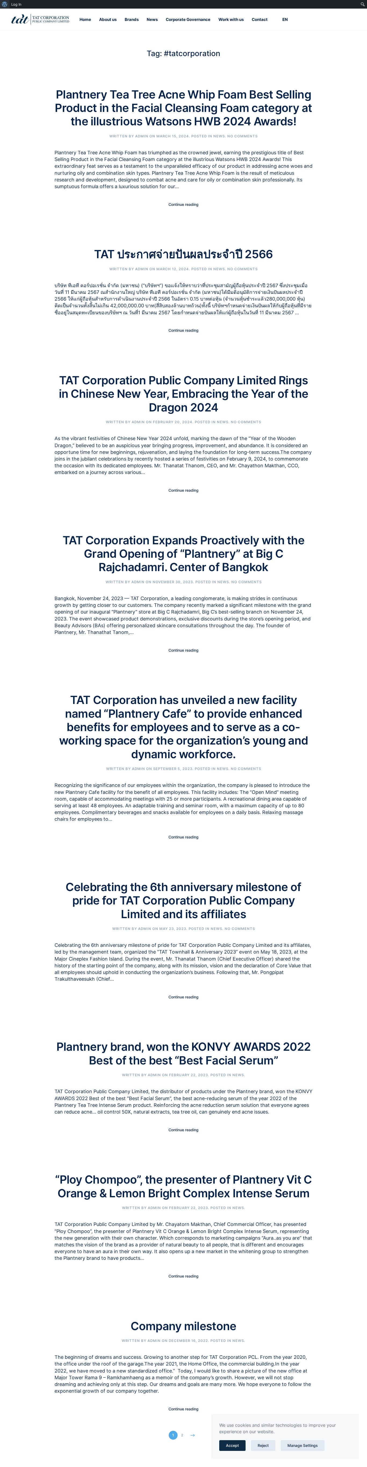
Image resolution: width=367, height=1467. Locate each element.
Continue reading (183, 204)
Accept (232, 1445)
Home (85, 19)
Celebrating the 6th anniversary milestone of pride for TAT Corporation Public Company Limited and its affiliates (183, 900)
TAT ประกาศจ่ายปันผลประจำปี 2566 (183, 254)
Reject (263, 1445)
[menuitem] (4, 4)
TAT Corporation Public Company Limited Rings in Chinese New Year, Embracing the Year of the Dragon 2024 (183, 393)
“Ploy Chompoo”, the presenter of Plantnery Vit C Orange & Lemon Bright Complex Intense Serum (183, 1186)
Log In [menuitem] (16, 4)
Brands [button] (132, 19)
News (152, 19)
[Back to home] (40, 19)
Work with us (231, 19)
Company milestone (183, 1326)
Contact (260, 19)
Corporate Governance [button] (188, 19)
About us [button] (108, 19)
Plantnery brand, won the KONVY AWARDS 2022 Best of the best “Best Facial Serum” (183, 1053)
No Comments (242, 136)
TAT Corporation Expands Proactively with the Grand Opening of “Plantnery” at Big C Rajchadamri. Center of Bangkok (183, 553)
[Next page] (193, 1435)
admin (141, 136)
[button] (282, 19)
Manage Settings (302, 1445)
